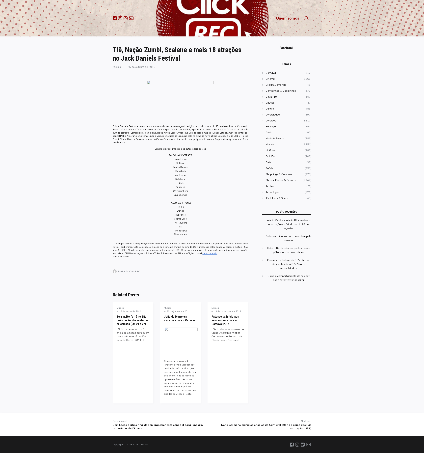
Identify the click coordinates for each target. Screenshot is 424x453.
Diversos (271, 120)
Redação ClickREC (129, 271)
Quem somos (287, 18)
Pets (268, 162)
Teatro (270, 186)
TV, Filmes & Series (277, 198)
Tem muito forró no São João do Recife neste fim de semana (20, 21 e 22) (132, 320)
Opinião (270, 156)
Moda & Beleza (275, 138)
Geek (269, 132)
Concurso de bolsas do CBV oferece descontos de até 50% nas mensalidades (288, 264)
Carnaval (271, 72)
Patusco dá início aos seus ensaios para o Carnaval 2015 (225, 320)
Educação (271, 126)
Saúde (269, 168)
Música (117, 66)
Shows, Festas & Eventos (281, 180)
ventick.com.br (209, 253)
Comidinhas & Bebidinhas (281, 90)
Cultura (270, 108)
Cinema (270, 78)
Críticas (270, 102)
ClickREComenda (276, 84)
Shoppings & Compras (279, 174)
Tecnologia (272, 192)
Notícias (270, 150)
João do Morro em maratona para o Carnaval (180, 318)
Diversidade (273, 114)
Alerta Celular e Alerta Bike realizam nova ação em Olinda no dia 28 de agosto (288, 224)
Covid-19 (271, 96)
